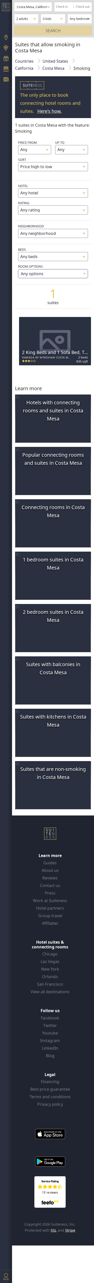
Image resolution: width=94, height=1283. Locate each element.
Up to (59, 142)
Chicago (50, 954)
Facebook (50, 1018)
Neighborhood (31, 226)
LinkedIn (50, 1048)
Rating (23, 203)
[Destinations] (6, 38)
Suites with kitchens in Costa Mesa (53, 720)
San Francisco (50, 984)
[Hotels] (6, 69)
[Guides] (6, 48)
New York (50, 969)
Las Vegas (50, 961)
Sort (22, 159)
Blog (50, 1055)
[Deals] (6, 59)
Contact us (50, 885)
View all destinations (50, 991)
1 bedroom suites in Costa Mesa (53, 563)
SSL (54, 1230)
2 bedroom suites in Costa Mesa (53, 616)
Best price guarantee (50, 1089)
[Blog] (6, 80)
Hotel (23, 186)
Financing (50, 1081)
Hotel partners (50, 908)
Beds (22, 249)
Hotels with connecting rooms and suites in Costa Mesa (53, 410)
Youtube (50, 1033)
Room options (30, 270)
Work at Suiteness (50, 900)
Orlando (50, 976)
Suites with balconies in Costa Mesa (53, 668)
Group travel (50, 915)
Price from (27, 142)
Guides (50, 863)
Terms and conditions (50, 1096)
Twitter (50, 1025)
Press (50, 893)
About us (50, 870)
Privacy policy (50, 1104)
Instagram (50, 1040)
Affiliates (50, 923)
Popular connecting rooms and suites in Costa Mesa (53, 458)
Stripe (70, 1230)
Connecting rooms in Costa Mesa (53, 511)
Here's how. (49, 111)
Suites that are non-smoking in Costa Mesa (53, 773)
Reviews (50, 878)
